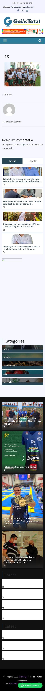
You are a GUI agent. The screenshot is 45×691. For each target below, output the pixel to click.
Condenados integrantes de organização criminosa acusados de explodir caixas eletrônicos (21, 582)
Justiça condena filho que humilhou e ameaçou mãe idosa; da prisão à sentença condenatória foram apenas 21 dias (22, 603)
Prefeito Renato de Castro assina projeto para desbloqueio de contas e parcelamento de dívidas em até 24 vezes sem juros (22, 202)
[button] (30, 685)
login (24, 144)
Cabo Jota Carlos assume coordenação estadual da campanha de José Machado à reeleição (22, 180)
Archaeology (9, 365)
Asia (5, 373)
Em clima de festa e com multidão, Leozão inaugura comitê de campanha (22, 654)
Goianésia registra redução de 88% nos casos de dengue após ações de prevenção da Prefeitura (21, 225)
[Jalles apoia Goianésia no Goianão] (22, 452)
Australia (8, 382)
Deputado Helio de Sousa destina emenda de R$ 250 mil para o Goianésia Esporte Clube (20, 560)
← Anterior (7, 94)
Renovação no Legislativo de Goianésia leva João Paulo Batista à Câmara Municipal (21, 247)
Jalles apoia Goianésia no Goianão (20, 467)
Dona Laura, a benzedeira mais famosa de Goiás (22, 633)
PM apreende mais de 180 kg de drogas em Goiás (22, 614)
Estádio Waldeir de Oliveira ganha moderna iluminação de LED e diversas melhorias (22, 421)
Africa (6, 349)
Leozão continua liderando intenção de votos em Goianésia (20, 644)
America (7, 357)
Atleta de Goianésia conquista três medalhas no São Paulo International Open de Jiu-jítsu (21, 521)
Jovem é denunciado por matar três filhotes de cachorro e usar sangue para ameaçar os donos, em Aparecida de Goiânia (21, 593)
